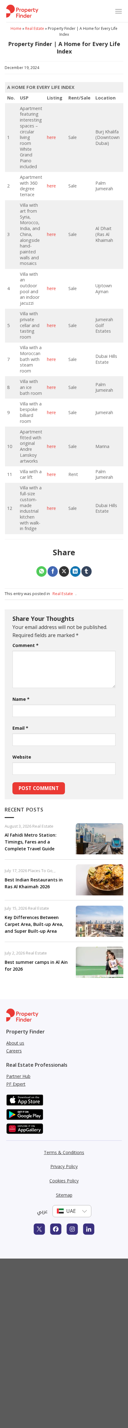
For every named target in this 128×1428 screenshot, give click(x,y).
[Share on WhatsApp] (41, 571)
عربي (42, 1211)
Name (21, 699)
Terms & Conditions (64, 1152)
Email (20, 728)
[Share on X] (64, 571)
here (51, 137)
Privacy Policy (64, 1166)
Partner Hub (18, 1076)
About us (15, 1043)
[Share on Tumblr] (86, 571)
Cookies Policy (64, 1181)
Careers (14, 1051)
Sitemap (64, 1195)
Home (16, 28)
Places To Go (40, 870)
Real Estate (34, 28)
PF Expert (15, 1084)
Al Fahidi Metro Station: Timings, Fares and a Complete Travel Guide (31, 842)
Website (21, 757)
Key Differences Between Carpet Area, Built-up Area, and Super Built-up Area (34, 924)
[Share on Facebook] (53, 571)
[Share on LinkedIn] (75, 571)
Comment (25, 645)
